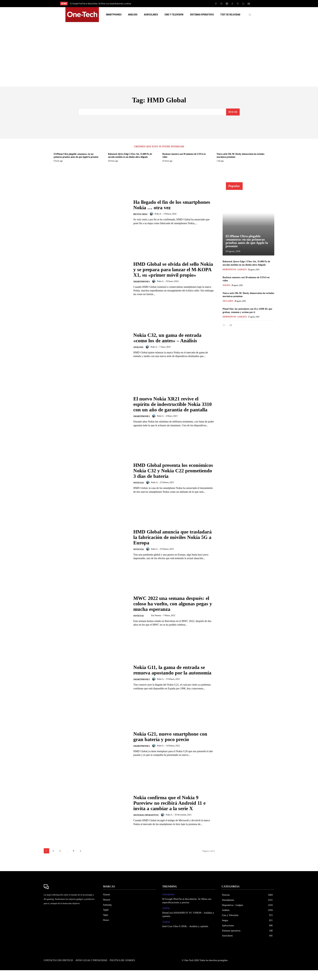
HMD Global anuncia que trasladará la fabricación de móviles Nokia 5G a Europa (172, 537)
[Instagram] (221, 3)
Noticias (138, 482)
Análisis (138, 347)
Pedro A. (158, 214)
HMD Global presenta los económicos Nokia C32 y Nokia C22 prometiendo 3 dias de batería (173, 470)
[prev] (165, 3)
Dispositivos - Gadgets (235, 269)
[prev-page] (225, 325)
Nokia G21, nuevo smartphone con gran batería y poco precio (170, 736)
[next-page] (80, 850)
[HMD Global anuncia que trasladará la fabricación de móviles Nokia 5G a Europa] (86, 544)
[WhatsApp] (243, 3)
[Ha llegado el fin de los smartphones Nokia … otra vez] (86, 212)
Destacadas (140, 214)
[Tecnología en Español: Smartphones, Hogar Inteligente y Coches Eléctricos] (82, 14)
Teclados (228, 301)
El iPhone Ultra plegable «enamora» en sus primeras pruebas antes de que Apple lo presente (247, 241)
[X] (238, 3)
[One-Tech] (70, 886)
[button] (250, 14)
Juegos (226, 285)
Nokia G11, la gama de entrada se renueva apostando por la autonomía (172, 670)
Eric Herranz (156, 615)
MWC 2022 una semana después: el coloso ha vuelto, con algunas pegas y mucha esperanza (172, 603)
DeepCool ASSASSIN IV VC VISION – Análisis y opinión (95, 3)
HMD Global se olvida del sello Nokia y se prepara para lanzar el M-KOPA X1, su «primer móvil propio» (173, 269)
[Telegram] (227, 3)
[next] (170, 3)
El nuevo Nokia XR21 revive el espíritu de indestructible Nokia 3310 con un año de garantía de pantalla (172, 404)
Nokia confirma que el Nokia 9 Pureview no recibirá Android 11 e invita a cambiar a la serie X (169, 803)
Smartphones (141, 281)
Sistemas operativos (146, 815)
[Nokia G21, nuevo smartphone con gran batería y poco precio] (86, 744)
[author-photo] (152, 214)
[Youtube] (248, 3)
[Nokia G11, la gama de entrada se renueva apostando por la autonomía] (86, 677)
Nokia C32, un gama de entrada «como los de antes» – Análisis (167, 337)
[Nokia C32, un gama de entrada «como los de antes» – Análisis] (86, 345)
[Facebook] (216, 3)
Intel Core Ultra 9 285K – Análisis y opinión (185, 926)
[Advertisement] (159, 54)
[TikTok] (232, 3)
